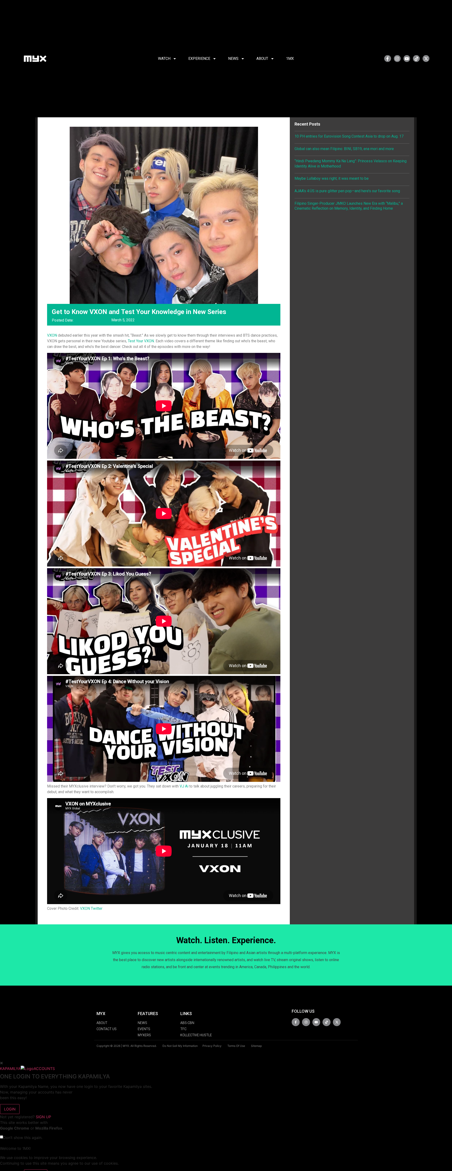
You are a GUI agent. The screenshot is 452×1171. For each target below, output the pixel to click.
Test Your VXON (141, 341)
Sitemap (256, 1046)
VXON (52, 335)
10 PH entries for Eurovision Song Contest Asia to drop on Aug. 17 (349, 136)
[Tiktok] (416, 58)
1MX (290, 58)
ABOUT (262, 58)
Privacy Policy (212, 1046)
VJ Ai (184, 786)
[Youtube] (407, 58)
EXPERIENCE (199, 58)
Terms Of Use (236, 1046)
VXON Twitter (91, 908)
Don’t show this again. (22, 1137)
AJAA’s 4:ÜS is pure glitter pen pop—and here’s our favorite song (347, 191)
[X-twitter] (426, 58)
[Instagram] (397, 58)
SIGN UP (43, 1116)
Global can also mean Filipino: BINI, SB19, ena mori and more (344, 149)
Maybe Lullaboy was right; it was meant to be (332, 178)
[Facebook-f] (387, 58)
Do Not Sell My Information (180, 1046)
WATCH (164, 58)
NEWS (233, 58)
